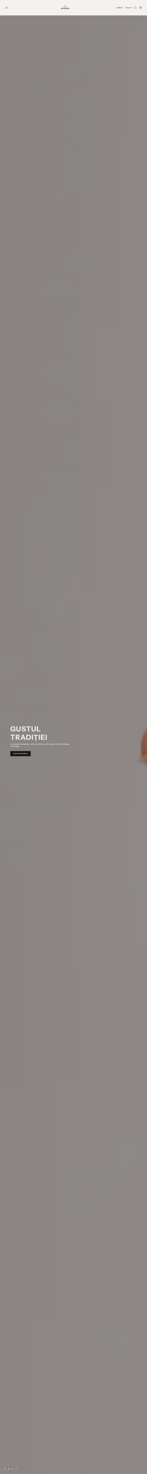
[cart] (140, 7)
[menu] (6, 7)
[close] (135, 7)
